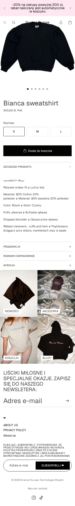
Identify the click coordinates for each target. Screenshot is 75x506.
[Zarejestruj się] (67, 400)
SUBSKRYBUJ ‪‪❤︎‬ (52, 465)
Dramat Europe (30, 480)
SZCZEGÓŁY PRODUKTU (17, 166)
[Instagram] (33, 497)
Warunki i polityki (37, 488)
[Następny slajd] (70, 8)
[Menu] (5, 22)
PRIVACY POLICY (14, 430)
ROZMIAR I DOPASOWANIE (19, 256)
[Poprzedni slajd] (4, 8)
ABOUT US (10, 425)
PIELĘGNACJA (11, 246)
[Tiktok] (41, 497)
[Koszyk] (70, 22)
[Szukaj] (13, 22)
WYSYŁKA (9, 265)
